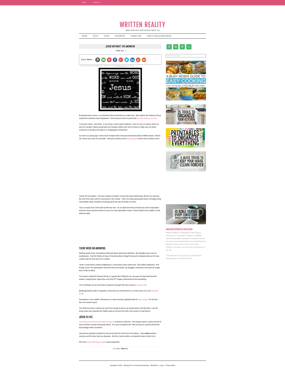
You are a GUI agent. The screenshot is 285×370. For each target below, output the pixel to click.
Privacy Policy (170, 365)
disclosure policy (121, 66)
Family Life (124, 349)
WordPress (154, 365)
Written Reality (142, 25)
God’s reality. (142, 299)
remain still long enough (95, 342)
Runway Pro (128, 365)
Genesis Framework (142, 365)
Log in (162, 365)
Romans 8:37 (141, 285)
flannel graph (132, 139)
